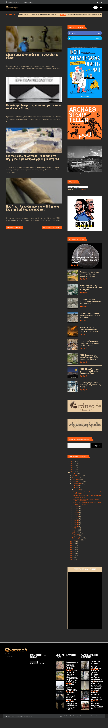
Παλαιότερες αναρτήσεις (52, 227)
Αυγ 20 (76, 518)
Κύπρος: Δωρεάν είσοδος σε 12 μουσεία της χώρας (32, 56)
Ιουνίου (75, 530)
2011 (72, 558)
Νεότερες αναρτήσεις (14, 227)
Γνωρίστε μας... (27, 2)
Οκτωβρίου (76, 479)
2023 (72, 467)
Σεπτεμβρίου (77, 481)
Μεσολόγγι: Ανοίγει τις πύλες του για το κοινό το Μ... (87, 496)
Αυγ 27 (76, 506)
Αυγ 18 (76, 522)
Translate (83, 189)
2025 (72, 463)
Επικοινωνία (85, 715)
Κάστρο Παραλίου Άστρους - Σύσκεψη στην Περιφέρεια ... (87, 500)
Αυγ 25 (76, 510)
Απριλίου (75, 534)
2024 (72, 465)
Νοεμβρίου (76, 477)
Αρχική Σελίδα (63, 715)
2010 (72, 560)
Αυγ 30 (76, 487)
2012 (72, 556)
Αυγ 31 (76, 485)
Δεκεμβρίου (76, 475)
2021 (72, 471)
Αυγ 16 (76, 526)
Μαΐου (74, 532)
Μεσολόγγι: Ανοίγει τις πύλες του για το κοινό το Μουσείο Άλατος (33, 107)
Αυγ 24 (76, 512)
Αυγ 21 (76, 516)
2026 (72, 461)
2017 (72, 546)
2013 (72, 554)
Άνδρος (38, 14)
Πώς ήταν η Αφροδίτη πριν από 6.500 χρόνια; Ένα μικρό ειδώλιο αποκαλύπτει (32, 208)
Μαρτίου (75, 536)
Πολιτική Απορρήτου (97, 715)
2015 (72, 550)
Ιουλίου (75, 528)
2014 (72, 552)
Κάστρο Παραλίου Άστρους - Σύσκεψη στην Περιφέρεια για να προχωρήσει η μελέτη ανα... (33, 157)
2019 (72, 542)
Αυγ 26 (76, 508)
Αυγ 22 (76, 514)
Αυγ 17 (76, 524)
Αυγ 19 (76, 520)
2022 (72, 469)
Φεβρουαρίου (77, 538)
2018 (72, 544)
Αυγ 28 (78, 490)
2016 (72, 548)
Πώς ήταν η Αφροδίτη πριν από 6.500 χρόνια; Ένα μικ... (87, 503)
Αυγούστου (78, 483)
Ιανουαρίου (76, 540)
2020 (74, 473)
